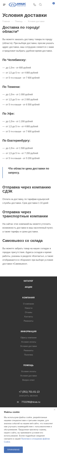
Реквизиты (28, 321)
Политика (28, 355)
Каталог (28, 281)
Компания (28, 297)
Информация (28, 331)
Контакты (28, 316)
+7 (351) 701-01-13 (29, 392)
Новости (28, 308)
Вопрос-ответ (28, 380)
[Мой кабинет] (46, 5)
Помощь (28, 365)
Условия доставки (28, 346)
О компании (28, 304)
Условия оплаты (28, 342)
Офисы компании (28, 337)
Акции (28, 287)
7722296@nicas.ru (30, 402)
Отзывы (28, 312)
